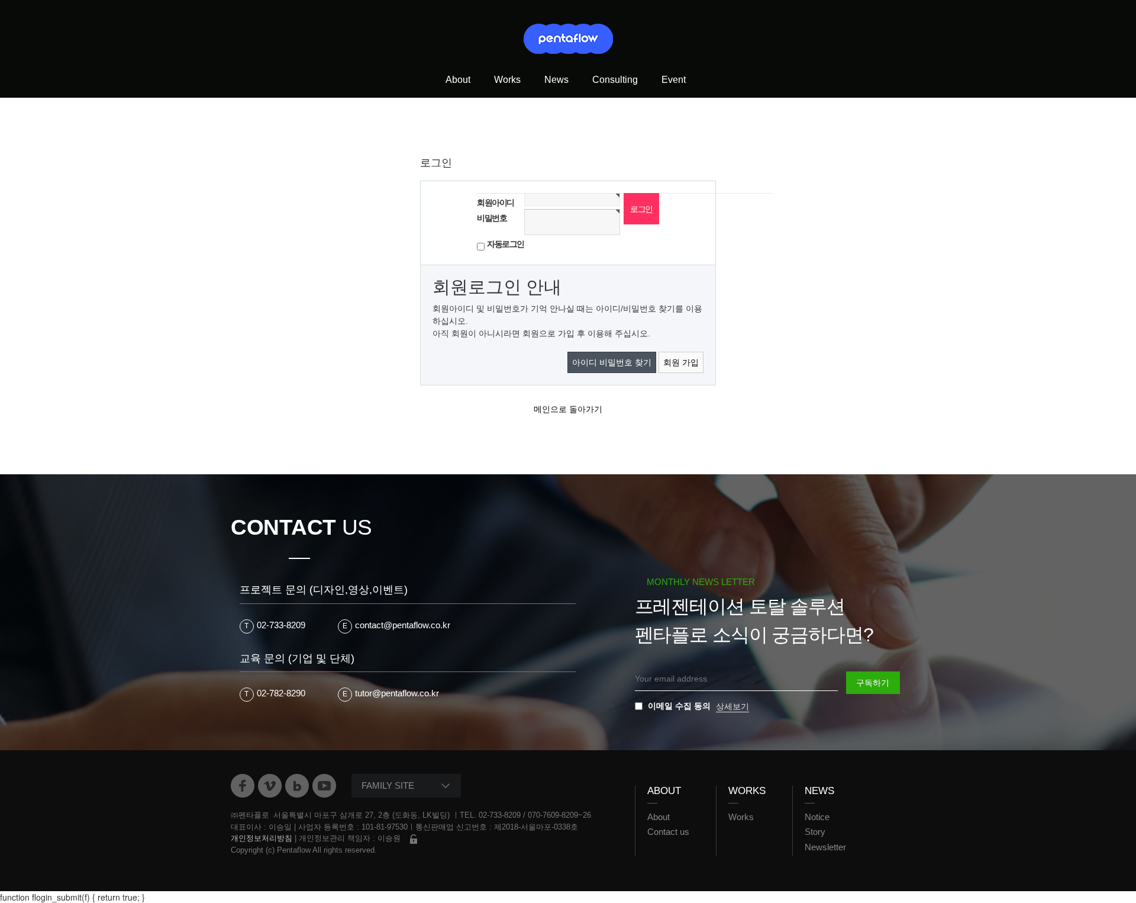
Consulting (615, 80)
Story (815, 832)
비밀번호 (491, 218)
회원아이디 (495, 202)
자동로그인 (505, 244)
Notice (817, 817)
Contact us (668, 832)
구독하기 (872, 682)
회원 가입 (681, 362)
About (458, 80)
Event (673, 80)
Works (507, 80)
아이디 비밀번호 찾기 (611, 362)
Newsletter (825, 847)
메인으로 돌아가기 (568, 409)
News (556, 80)
